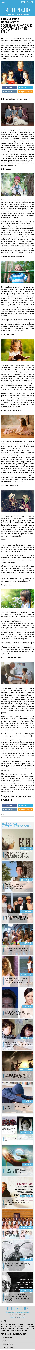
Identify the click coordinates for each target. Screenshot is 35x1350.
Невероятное (8, 1344)
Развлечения (7, 1337)
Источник (3, 814)
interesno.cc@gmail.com (17, 1317)
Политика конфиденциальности (14, 1334)
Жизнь (5, 1341)
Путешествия (8, 1348)
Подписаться (27, 1)
